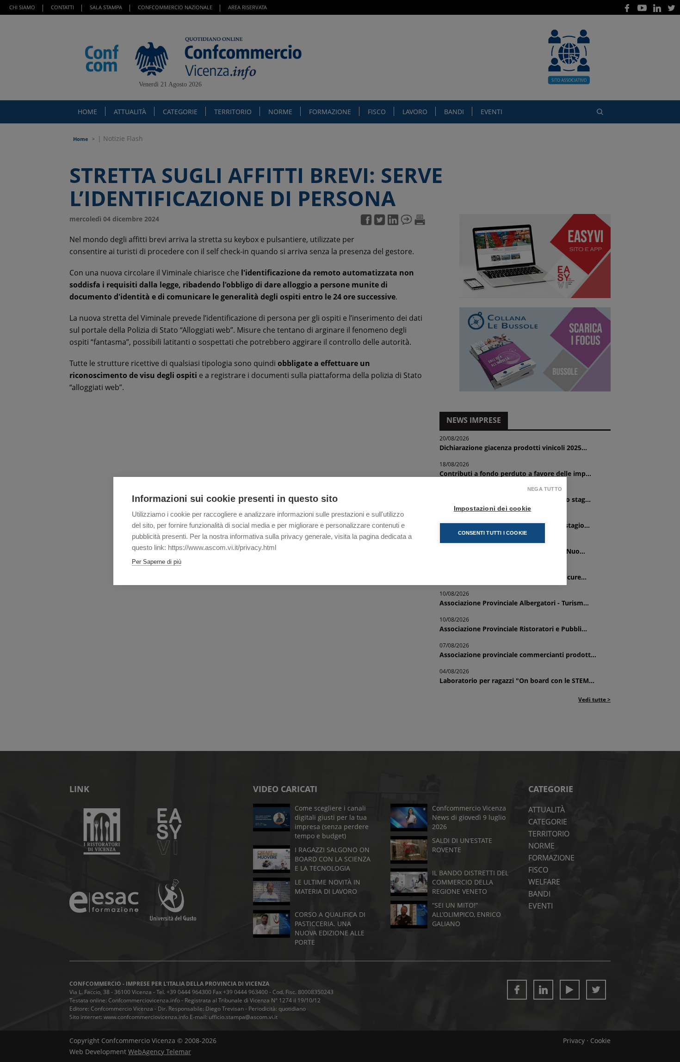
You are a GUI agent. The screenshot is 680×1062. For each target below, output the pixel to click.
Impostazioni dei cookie (493, 508)
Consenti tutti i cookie (492, 533)
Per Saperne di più (156, 561)
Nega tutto (544, 489)
